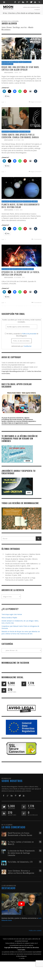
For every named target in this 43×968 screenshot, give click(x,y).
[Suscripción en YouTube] (4, 690)
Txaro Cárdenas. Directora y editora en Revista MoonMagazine (21, 871)
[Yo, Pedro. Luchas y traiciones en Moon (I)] (4, 843)
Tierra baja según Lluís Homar (12, 614)
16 (40, 842)
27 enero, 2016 (18, 210)
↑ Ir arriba (21, 958)
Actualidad (5, 62)
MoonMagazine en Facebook (15, 662)
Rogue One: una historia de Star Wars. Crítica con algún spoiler (20, 68)
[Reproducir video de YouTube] (21, 904)
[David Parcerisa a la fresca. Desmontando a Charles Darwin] (4, 834)
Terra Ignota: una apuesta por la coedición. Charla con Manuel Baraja (20, 136)
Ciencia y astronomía (16, 201)
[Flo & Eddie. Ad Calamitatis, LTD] (4, 863)
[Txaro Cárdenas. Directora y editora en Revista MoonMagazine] (4, 872)
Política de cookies (35, 930)
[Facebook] (15, 2)
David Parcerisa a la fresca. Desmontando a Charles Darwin (20, 834)
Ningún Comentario (35, 102)
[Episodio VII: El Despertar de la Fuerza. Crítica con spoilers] (21, 255)
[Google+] (19, 2)
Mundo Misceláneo (7, 64)
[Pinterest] (27, 2)
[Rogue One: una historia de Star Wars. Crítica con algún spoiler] (21, 48)
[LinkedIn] (23, 2)
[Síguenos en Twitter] (4, 684)
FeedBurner (28, 346)
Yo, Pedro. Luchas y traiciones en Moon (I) (21, 842)
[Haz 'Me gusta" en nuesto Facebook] (24, 684)
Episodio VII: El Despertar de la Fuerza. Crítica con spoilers (21, 273)
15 (40, 871)
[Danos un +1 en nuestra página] (24, 813)
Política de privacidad (29, 334)
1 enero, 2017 (18, 72)
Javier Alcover (27, 62)
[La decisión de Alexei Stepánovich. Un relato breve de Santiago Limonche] (4, 852)
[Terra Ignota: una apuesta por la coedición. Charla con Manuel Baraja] (21, 118)
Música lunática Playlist (9, 618)
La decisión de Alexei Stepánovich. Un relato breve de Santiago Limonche (21, 852)
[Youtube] (35, 2)
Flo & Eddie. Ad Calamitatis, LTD (20, 861)
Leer (3, 102)
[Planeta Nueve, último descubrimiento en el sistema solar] (21, 188)
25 (40, 833)
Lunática (34, 201)
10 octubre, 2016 (19, 140)
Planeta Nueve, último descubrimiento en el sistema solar (20, 206)
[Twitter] (31, 2)
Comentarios (37, 239)
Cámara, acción (14, 62)
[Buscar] (4, 2)
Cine (20, 62)
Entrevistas (5, 131)
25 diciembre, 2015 (19, 277)
